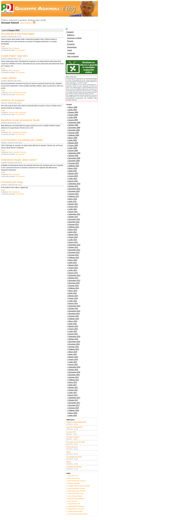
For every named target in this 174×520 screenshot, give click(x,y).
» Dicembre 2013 (73, 283)
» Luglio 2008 (72, 117)
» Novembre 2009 (73, 158)
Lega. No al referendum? (74, 427)
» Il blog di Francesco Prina (74, 493)
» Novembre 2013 (73, 280)
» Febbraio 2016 (73, 349)
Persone (23, 93)
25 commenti (20, 176)
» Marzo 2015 (72, 321)
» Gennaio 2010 (73, 163)
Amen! (68, 452)
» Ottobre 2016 (72, 370)
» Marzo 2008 (72, 107)
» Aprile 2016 (72, 354)
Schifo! (68, 462)
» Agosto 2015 (72, 334)
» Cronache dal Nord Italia (74, 511)
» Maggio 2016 (72, 357)
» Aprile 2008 (72, 110)
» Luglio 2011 (72, 209)
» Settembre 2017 (73, 398)
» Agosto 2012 (72, 242)
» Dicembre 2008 (73, 130)
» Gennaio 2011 (73, 194)
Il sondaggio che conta (74, 457)
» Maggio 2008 (72, 112)
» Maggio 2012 (72, 235)
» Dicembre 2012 (73, 252)
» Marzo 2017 (72, 382)
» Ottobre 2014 (72, 308)
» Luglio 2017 (72, 393)
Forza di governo (72, 447)
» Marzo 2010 (72, 168)
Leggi (3, 46)
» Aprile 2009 (72, 140)
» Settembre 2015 (73, 336)
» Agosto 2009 (72, 150)
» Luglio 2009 (72, 148)
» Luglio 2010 (72, 178)
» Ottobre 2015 (72, 339)
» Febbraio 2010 (73, 166)
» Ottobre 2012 (72, 247)
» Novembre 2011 (73, 219)
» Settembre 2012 (73, 245)
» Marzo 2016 (72, 352)
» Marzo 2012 (72, 229)
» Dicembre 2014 (73, 314)
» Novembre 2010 (73, 189)
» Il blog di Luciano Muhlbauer (75, 498)
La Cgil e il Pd (71, 432)
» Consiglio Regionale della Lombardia (78, 486)
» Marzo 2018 (72, 413)
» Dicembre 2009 (73, 161)
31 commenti (20, 114)
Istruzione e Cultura (74, 38)
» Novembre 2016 (73, 372)
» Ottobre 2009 (72, 156)
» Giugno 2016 (72, 359)
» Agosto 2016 (72, 364)
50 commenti (20, 72)
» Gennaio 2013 (73, 255)
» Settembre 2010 (73, 184)
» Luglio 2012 (72, 240)
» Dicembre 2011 (73, 222)
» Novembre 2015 (73, 342)
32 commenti (20, 95)
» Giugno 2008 (72, 115)
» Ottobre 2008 (72, 125)
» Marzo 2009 (72, 138)
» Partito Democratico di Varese (76, 481)
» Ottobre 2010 (72, 186)
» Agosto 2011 (72, 212)
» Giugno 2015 (72, 329)
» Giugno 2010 (72, 176)
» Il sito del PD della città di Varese (76, 514)
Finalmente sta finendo (74, 467)
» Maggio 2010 (72, 173)
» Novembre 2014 (73, 311)
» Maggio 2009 (72, 143)
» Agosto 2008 (72, 120)
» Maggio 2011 (72, 204)
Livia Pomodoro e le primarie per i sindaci (22, 140)
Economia (23, 132)
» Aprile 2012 (72, 232)
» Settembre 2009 (73, 153)
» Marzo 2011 (72, 199)
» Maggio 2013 (72, 265)
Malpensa (70, 35)
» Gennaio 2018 (73, 408)
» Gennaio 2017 (73, 377)
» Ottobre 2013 (72, 278)
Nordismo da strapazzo (13, 100)
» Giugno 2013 (72, 268)
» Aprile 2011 (72, 201)
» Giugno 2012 (72, 237)
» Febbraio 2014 (73, 288)
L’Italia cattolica (9, 78)
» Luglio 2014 (72, 301)
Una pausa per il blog (12, 182)
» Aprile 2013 (72, 263)
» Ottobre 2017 (72, 400)
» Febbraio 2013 (73, 257)
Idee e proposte (14, 48)
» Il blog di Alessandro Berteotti (75, 491)
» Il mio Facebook (71, 501)
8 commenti (20, 194)
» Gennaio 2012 (73, 224)
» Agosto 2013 (72, 273)
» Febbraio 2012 (73, 227)
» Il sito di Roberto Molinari (74, 496)
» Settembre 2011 (73, 214)
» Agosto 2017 (72, 395)
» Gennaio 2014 (73, 285)
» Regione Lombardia (72, 483)
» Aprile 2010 (72, 171)
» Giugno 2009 (72, 145)
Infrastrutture (72, 47)
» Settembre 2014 (73, 306)
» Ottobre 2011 (72, 217)
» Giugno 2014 (72, 298)
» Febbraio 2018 (73, 410)
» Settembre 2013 (73, 275)
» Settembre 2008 (73, 122)
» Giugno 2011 (72, 207)
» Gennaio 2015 (73, 316)
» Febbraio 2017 (73, 380)
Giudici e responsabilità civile (76, 422)
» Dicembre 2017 (73, 405)
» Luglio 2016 (72, 362)
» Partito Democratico (73, 478)
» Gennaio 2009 (73, 133)
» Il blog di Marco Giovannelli (75, 509)
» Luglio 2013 (72, 270)
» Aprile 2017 (72, 385)
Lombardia (71, 53)
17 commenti (20, 50)
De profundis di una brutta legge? (18, 33)
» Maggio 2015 (72, 326)
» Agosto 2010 (72, 181)
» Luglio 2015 (72, 331)
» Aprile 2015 (72, 324)
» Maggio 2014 (72, 296)
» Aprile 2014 (72, 293)
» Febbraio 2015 (73, 319)
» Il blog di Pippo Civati (73, 503)
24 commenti (20, 134)
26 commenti (20, 154)
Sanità (69, 50)
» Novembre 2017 (73, 403)
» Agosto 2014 (72, 303)
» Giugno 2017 (72, 390)
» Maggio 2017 (72, 387)
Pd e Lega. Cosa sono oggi (75, 442)
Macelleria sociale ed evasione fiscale (20, 120)
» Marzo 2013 (72, 260)
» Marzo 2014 (72, 291)
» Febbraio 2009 (73, 135)
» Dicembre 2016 (73, 375)
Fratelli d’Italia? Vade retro (14, 56)
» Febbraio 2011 (73, 196)
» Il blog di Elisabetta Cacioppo (75, 488)
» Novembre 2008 (73, 128)
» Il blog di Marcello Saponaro (75, 506)
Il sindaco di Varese (72, 437)
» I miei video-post (72, 475)
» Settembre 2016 (73, 367)
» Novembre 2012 (73, 250)
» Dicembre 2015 (73, 344)
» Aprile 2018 (72, 415)
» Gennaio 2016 (73, 347)
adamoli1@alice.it (26, 23)
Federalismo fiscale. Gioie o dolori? (19, 160)
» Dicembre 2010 (73, 191)
